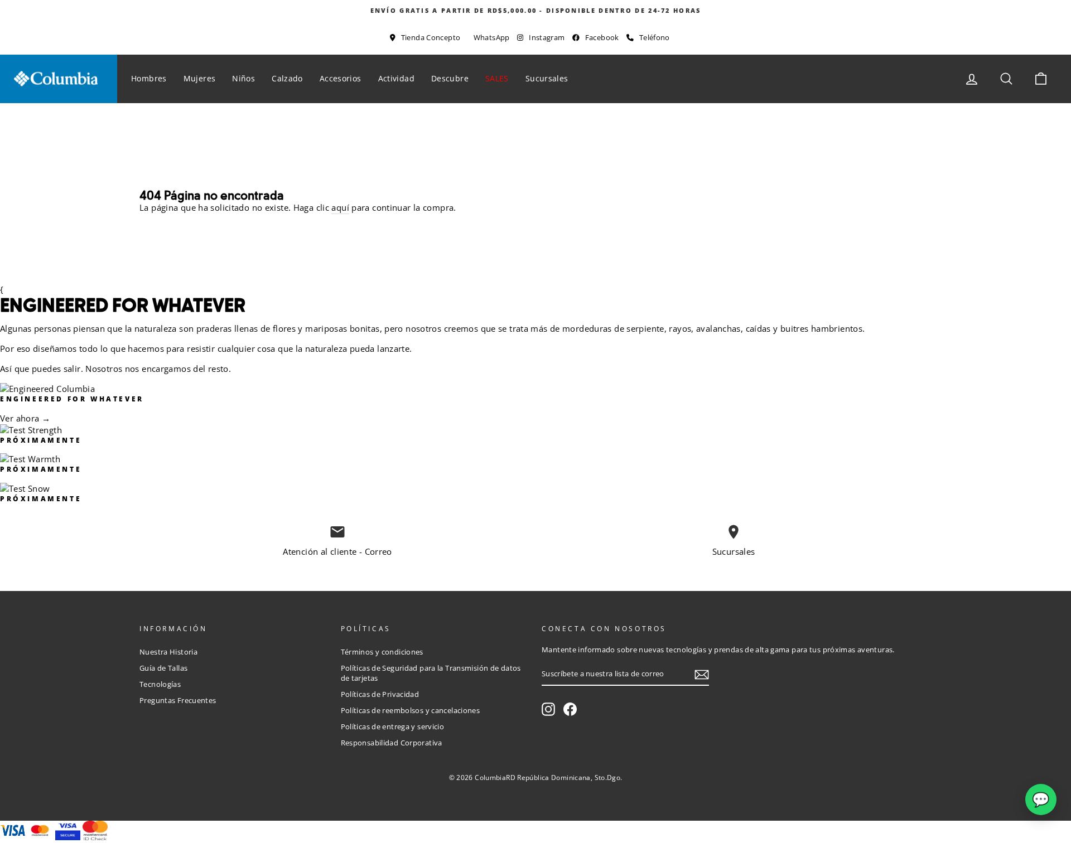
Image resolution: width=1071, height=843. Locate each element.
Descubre (450, 78)
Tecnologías (160, 684)
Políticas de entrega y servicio (393, 726)
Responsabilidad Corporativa (391, 743)
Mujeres (200, 78)
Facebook (602, 37)
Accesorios (340, 78)
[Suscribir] (701, 674)
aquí (340, 207)
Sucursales (546, 78)
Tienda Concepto (431, 37)
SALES (497, 78)
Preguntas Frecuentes (177, 700)
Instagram (547, 37)
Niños (243, 78)
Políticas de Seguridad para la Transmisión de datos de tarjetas (431, 673)
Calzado (287, 78)
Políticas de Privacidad (380, 694)
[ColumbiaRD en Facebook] (570, 709)
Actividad (396, 78)
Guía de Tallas (163, 668)
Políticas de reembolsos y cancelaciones (410, 710)
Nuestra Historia (168, 652)
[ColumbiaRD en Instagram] (548, 709)
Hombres (149, 78)
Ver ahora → (25, 418)
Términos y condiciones (382, 652)
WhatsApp (492, 37)
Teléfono (654, 37)
